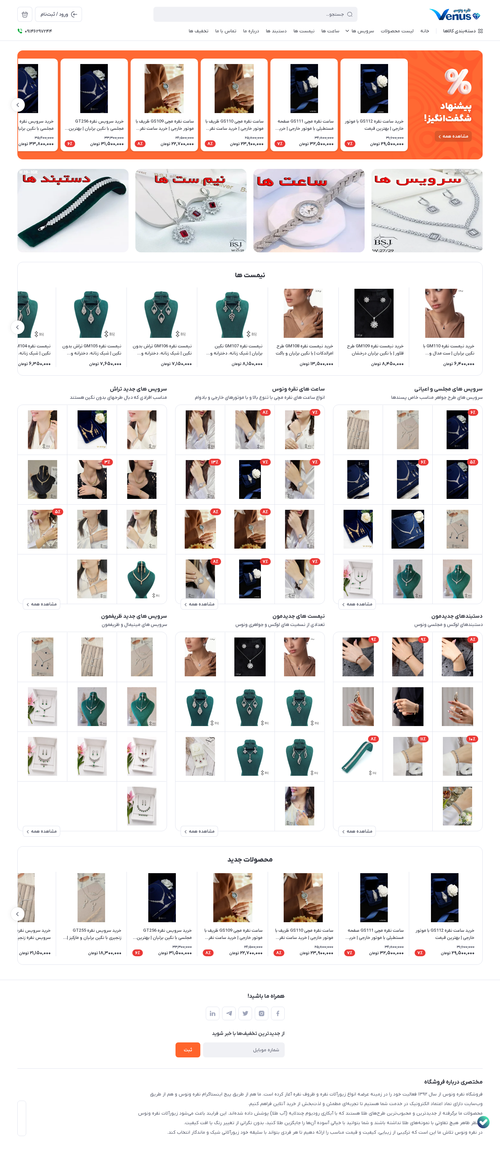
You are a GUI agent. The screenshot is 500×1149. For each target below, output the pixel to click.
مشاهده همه (455, 136)
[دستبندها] (73, 210)
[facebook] (278, 1013)
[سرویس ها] (427, 210)
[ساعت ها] (309, 210)
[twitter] (245, 1013)
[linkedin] (212, 1013)
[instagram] (261, 1013)
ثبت (188, 1050)
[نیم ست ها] (191, 210)
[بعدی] (18, 105)
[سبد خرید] (24, 14)
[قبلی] (408, 105)
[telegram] (229, 1013)
